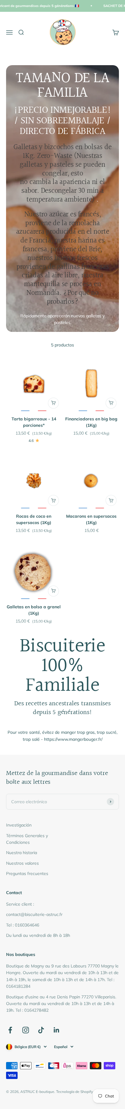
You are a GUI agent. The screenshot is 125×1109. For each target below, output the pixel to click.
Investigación (19, 825)
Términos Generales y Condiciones (27, 839)
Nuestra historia (21, 852)
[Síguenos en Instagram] (26, 1030)
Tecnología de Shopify (74, 1091)
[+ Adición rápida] (53, 403)
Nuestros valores (22, 863)
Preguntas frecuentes (27, 873)
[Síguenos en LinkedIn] (56, 1030)
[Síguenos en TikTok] (41, 1030)
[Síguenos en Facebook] (10, 1030)
